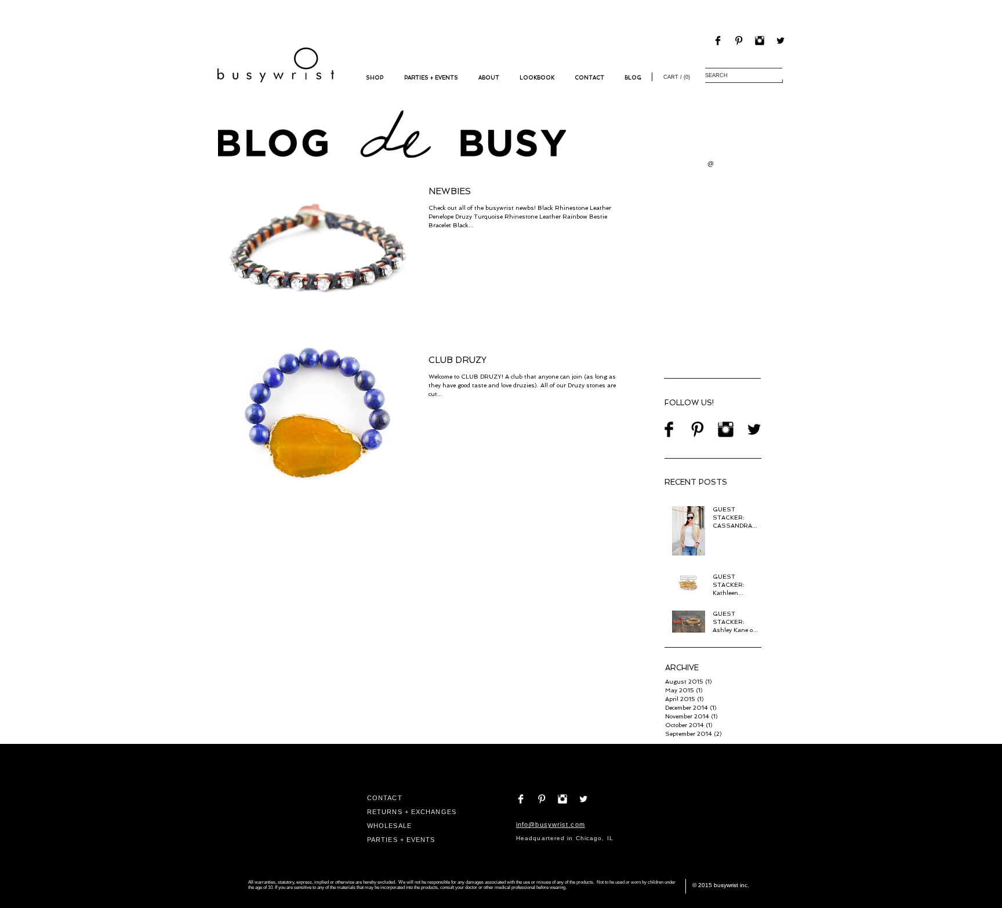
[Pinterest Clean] (541, 799)
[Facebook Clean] (520, 799)
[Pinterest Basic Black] (738, 40)
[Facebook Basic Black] (718, 40)
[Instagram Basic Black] (759, 40)
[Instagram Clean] (562, 799)
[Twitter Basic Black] (780, 40)
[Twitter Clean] (583, 799)
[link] (675, 77)
